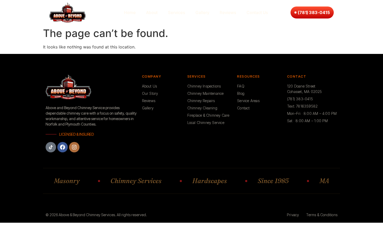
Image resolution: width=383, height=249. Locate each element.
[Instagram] (74, 147)
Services (176, 12)
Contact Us (257, 12)
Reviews (228, 12)
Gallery (202, 12)
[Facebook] (62, 147)
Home (130, 12)
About (152, 12)
